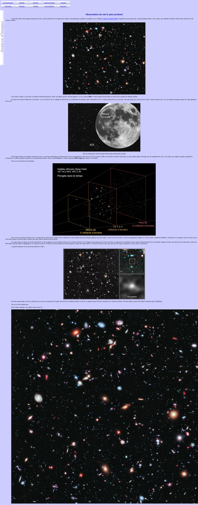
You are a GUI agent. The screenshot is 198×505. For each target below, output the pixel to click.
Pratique (35, 6)
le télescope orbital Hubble (110, 19)
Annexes (35, 3)
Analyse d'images (49, 3)
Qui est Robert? (49, 6)
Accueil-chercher (8, 3)
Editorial (21, 3)
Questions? (63, 6)
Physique (22, 6)
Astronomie (8, 6)
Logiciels (63, 3)
